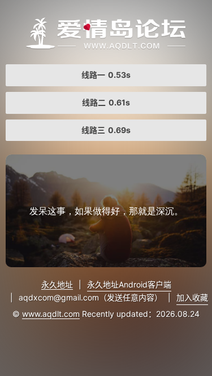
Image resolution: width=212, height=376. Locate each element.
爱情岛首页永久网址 (106, 33)
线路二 (106, 102)
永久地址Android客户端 (129, 284)
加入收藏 (192, 297)
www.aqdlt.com (51, 314)
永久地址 (57, 284)
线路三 (106, 130)
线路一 (106, 74)
